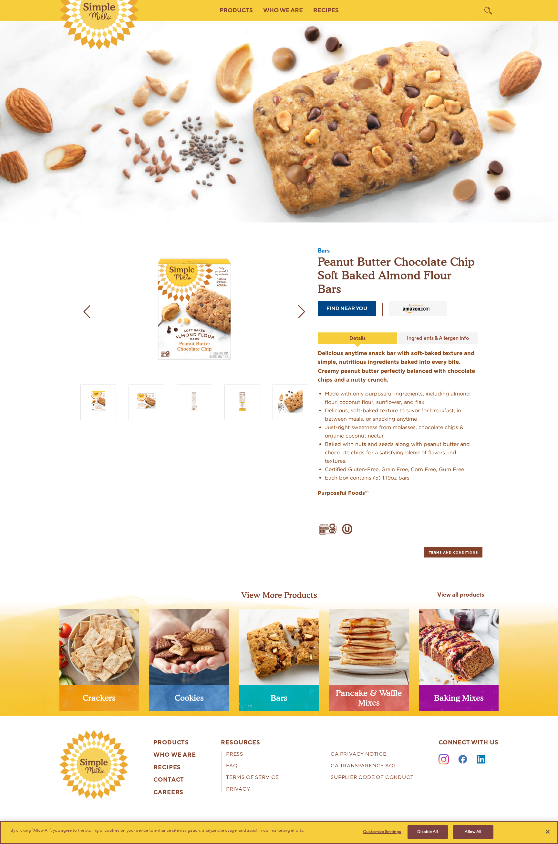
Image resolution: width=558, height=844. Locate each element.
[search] (488, 10)
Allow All (473, 832)
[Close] (548, 832)
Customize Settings (382, 832)
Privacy (238, 789)
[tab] (453, 552)
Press (234, 755)
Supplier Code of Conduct (372, 778)
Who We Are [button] (283, 10)
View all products (460, 595)
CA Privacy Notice (359, 755)
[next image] (301, 311)
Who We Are (174, 755)
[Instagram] (444, 759)
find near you (346, 308)
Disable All (427, 832)
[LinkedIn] (482, 759)
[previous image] (86, 311)
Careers (168, 792)
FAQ (231, 766)
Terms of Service (252, 778)
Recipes (326, 10)
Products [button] (236, 10)
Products (171, 742)
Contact (168, 780)
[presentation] (99, 662)
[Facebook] (463, 759)
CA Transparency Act (363, 766)
